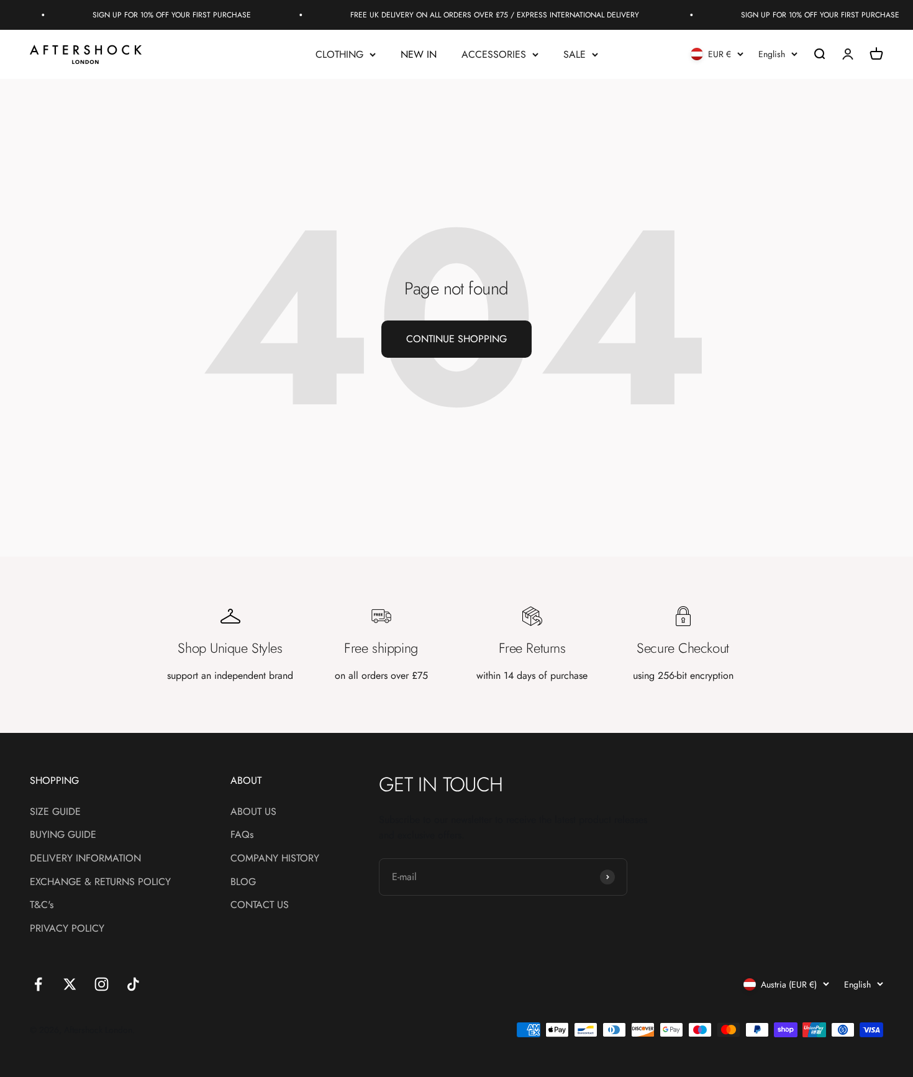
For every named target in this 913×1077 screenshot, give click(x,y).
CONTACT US (259, 905)
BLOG (243, 882)
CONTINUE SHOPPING (456, 339)
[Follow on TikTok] (133, 984)
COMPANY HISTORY (274, 858)
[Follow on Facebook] (38, 984)
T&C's (41, 905)
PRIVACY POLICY (67, 928)
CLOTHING (339, 54)
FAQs (241, 834)
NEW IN (419, 54)
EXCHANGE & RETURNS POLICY (100, 882)
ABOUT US (253, 811)
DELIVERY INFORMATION (85, 858)
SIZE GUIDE (55, 811)
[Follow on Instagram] (101, 984)
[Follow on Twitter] (69, 984)
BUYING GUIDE (63, 834)
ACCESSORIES (493, 54)
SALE (574, 54)
